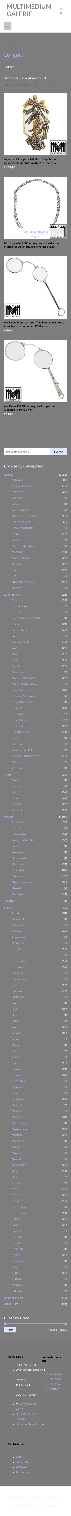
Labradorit (18, 1086)
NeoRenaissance (22, 882)
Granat (16, 1033)
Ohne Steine (19, 1164)
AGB (18, 1457)
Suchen (58, 451)
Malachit (17, 1105)
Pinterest (55, 1378)
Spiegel (16, 737)
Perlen (16, 1194)
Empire (16, 846)
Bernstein (18, 967)
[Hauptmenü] (7, 26)
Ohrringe (17, 563)
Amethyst (18, 931)
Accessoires (19, 600)
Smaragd (17, 1230)
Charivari (17, 497)
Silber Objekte (20, 720)
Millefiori (17, 1134)
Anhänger (18, 479)
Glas (14, 647)
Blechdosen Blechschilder (27, 617)
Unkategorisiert (13, 1297)
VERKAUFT (11, 1304)
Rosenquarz (19, 1213)
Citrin (15, 985)
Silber (15, 798)
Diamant (17, 991)
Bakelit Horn (19, 606)
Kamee (16, 1063)
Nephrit (16, 1159)
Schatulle (17, 707)
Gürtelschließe (20, 510)
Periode (8, 816)
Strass (16, 1254)
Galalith (16, 1021)
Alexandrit (18, 919)
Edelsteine (18, 996)
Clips (15, 503)
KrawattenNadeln (22, 527)
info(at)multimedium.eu (30, 1424)
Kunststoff (18, 1080)
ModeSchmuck (21, 557)
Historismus (19, 864)
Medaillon (17, 551)
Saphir (16, 1224)
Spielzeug (17, 744)
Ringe (15, 570)
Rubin (15, 1218)
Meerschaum (19, 1123)
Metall (15, 666)
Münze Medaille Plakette (26, 684)
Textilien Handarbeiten (25, 755)
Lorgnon (17, 540)
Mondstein (18, 1146)
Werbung (17, 767)
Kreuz (15, 533)
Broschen (17, 491)
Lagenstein (18, 1093)
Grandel (16, 1039)
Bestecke (17, 612)
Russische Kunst (22, 701)
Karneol (16, 1069)
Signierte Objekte (22, 714)
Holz (14, 654)
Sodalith (17, 1237)
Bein (14, 955)
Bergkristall (19, 961)
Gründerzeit (19, 858)
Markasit (17, 1110)
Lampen (16, 660)
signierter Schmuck (23, 581)
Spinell (16, 1243)
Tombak (17, 804)
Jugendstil (18, 870)
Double (16, 786)
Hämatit (17, 1045)
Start (6, 45)
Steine (8, 907)
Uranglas (17, 1284)
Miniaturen (18, 672)
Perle (15, 1188)
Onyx (15, 1170)
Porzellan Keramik (22, 690)
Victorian (17, 894)
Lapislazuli (18, 1099)
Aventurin (18, 942)
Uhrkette (17, 587)
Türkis (16, 1272)
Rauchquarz (19, 1207)
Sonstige (9, 900)
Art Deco (17, 822)
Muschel (17, 1153)
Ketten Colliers (21, 521)
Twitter (54, 1388)
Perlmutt (17, 1200)
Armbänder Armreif (23, 486)
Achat (15, 913)
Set (14, 575)
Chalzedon (18, 972)
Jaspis (15, 1056)
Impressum (22, 1472)
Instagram (56, 1374)
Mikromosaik (19, 1129)
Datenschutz (24, 1462)
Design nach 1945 (23, 840)
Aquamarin (18, 937)
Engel (15, 636)
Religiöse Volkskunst (24, 696)
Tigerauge (18, 1260)
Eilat (14, 1002)
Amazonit (17, 925)
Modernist (18, 876)
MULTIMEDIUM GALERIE (29, 10)
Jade (14, 1051)
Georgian (17, 852)
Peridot (16, 1183)
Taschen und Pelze (23, 750)
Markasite (18, 1116)
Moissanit (18, 1140)
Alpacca (16, 780)
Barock (16, 828)
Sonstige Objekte (22, 731)
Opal (15, 1177)
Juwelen (9, 474)
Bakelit (16, 949)
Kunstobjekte (12, 594)
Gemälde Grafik (21, 642)
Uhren (15, 761)
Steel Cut (17, 1248)
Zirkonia (17, 1290)
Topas (16, 1267)
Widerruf (21, 1467)
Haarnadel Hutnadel (24, 516)
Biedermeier (19, 834)
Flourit (16, 1015)
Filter (10, 1329)
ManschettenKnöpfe (24, 546)
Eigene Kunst (20, 630)
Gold (15, 792)
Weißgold (17, 810)
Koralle (16, 1075)
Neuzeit (16, 888)
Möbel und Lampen (23, 677)
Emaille (16, 1009)
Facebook (55, 1383)
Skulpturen (18, 726)
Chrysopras (19, 979)
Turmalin (17, 1278)
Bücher (16, 623)
